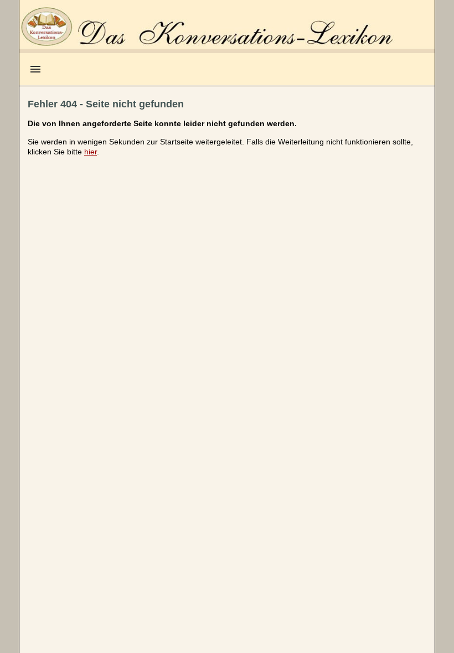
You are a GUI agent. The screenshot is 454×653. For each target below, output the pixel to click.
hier (90, 151)
